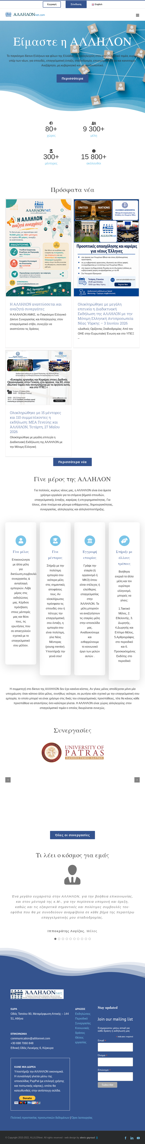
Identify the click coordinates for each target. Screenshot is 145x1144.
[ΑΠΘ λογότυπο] (72, 742)
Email (102, 1040)
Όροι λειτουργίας (81, 1117)
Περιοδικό (81, 1018)
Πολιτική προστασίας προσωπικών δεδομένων (40, 1117)
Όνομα (102, 1055)
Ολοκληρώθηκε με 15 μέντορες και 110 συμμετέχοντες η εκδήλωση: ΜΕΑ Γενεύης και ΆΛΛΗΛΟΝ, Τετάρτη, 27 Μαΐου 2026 (35, 422)
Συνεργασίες (83, 1023)
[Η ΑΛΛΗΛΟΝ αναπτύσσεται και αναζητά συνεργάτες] (38, 247)
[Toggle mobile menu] (138, 15)
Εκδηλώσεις (83, 1013)
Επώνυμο (104, 1070)
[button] (8, 780)
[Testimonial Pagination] (55, 939)
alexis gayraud (87, 1137)
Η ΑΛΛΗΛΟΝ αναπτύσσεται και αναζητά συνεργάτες (36, 306)
